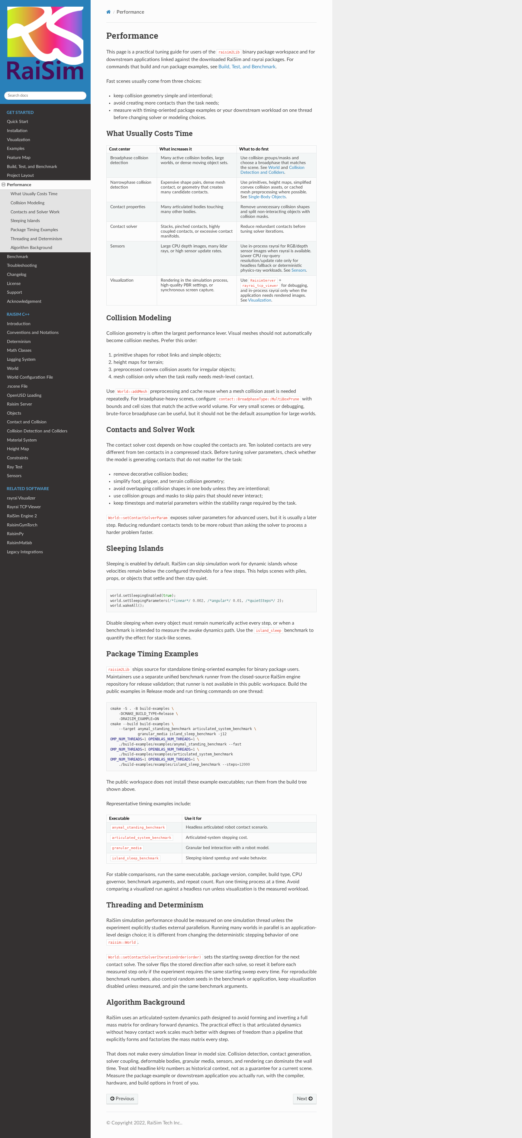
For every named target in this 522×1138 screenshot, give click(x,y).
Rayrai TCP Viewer (24, 507)
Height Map (18, 449)
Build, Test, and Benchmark (32, 166)
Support (14, 292)
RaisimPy (15, 534)
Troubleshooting (22, 265)
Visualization (18, 139)
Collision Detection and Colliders (37, 431)
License (14, 283)
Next (302, 1098)
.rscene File (17, 386)
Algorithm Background (31, 247)
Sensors (14, 476)
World (12, 368)
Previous (124, 1098)
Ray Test (14, 467)
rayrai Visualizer (21, 498)
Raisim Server (19, 404)
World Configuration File (30, 377)
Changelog (16, 274)
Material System (22, 440)
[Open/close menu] (3, 185)
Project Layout (20, 175)
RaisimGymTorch (22, 525)
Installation (17, 130)
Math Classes (19, 350)
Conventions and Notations (33, 332)
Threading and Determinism (36, 239)
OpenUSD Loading (24, 395)
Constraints (17, 458)
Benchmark (17, 256)
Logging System (21, 359)
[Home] (108, 12)
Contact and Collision (27, 422)
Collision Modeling (27, 203)
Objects (14, 413)
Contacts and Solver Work (35, 212)
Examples (15, 148)
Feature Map (19, 157)
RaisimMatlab (19, 543)
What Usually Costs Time (34, 194)
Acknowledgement (24, 301)
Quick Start (17, 121)
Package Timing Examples (34, 230)
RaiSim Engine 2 (22, 516)
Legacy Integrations (25, 552)
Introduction (19, 324)
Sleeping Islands (25, 220)
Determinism (19, 341)
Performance (19, 185)
